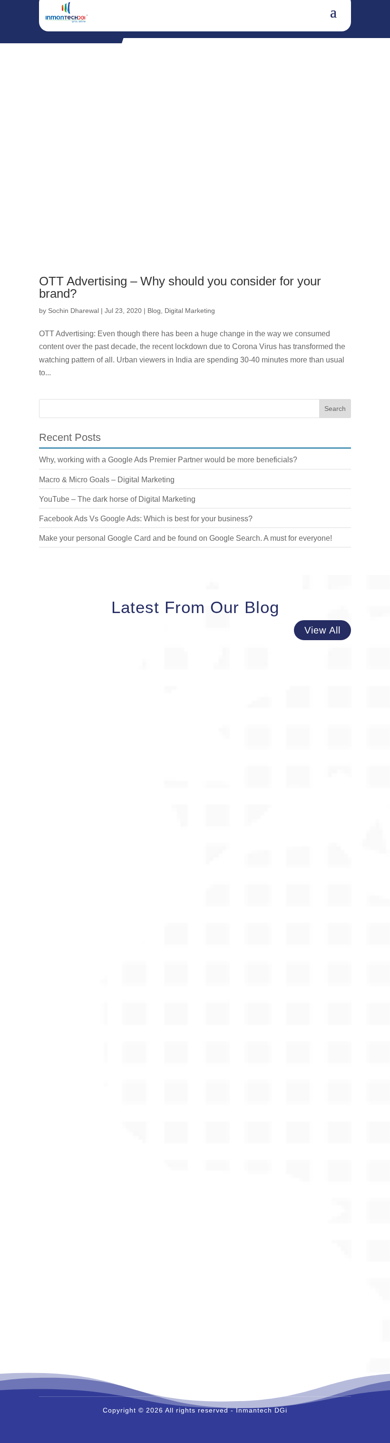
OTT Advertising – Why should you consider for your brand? (180, 287)
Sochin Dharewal (73, 310)
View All (322, 630)
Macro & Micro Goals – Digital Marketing (107, 480)
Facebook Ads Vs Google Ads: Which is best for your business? (146, 519)
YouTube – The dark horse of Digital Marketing (117, 499)
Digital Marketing (190, 310)
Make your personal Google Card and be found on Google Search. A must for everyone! (185, 538)
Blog (154, 310)
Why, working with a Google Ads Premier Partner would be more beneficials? (168, 460)
